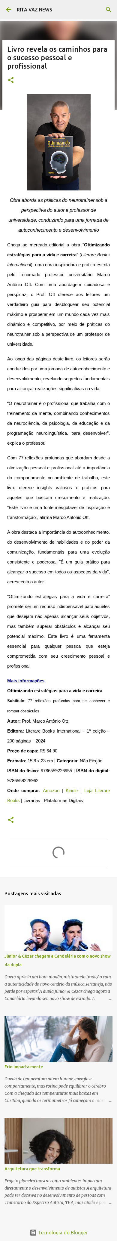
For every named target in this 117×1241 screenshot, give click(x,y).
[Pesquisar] (108, 9)
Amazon (51, 790)
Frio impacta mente (23, 1066)
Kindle (72, 790)
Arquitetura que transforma (32, 1168)
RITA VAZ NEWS (34, 9)
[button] (10, 80)
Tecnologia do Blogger (62, 1232)
